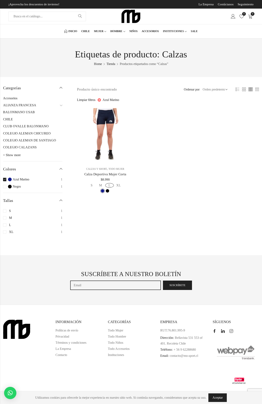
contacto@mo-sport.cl (184, 355)
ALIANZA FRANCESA (19, 105)
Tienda (110, 64)
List (237, 89)
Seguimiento (246, 4)
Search (80, 16)
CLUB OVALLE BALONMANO (26, 126)
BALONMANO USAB (19, 112)
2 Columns (244, 89)
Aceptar (217, 397)
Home (98, 64)
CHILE (8, 119)
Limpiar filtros (86, 100)
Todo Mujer (116, 169)
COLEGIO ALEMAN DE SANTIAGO (29, 140)
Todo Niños (115, 342)
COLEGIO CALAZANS (20, 147)
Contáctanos (226, 4)
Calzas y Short (96, 169)
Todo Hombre (117, 336)
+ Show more (12, 155)
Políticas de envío (66, 330)
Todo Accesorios (119, 348)
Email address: (115, 285)
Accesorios (10, 98)
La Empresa (206, 4)
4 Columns (257, 89)
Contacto (61, 355)
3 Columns (250, 89)
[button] (10, 393)
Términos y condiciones (70, 342)
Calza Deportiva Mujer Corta (105, 174)
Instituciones (116, 355)
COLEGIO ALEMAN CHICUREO (27, 133)
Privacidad (62, 336)
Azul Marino (111, 100)
